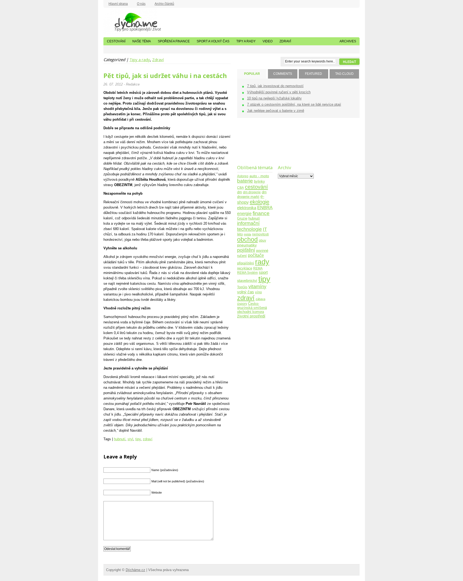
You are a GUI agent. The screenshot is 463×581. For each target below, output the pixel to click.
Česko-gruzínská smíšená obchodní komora (252, 308)
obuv (262, 240)
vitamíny (257, 286)
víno (258, 292)
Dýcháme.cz (130, 21)
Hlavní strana (118, 4)
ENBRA (264, 207)
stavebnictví (247, 281)
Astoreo (242, 176)
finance (261, 213)
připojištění (245, 263)
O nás (141, 4)
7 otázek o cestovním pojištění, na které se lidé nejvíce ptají (294, 104)
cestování (256, 187)
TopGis (242, 287)
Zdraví (285, 41)
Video (267, 41)
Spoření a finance (174, 41)
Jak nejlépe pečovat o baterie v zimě (275, 111)
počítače (256, 255)
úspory (242, 303)
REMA (258, 268)
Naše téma (141, 41)
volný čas (245, 292)
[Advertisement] (254, 144)
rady (262, 262)
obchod (247, 239)
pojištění (246, 250)
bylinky (259, 181)
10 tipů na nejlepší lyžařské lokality (274, 98)
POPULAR (252, 74)
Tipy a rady (246, 41)
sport (263, 272)
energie (244, 213)
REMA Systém (247, 272)
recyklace (244, 268)
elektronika (246, 208)
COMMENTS (282, 74)
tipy (138, 439)
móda (247, 234)
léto (240, 234)
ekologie (259, 202)
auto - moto (259, 176)
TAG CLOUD (344, 74)
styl (130, 439)
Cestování (116, 41)
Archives (347, 41)
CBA (240, 187)
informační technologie (249, 226)
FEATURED (313, 74)
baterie (245, 181)
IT (265, 229)
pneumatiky (247, 245)
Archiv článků (164, 4)
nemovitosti (260, 234)
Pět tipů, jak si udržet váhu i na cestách (165, 75)
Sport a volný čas (213, 41)
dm (239, 192)
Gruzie (242, 218)
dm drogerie (252, 192)
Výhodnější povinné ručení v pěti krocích (279, 92)
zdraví (147, 439)
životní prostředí (251, 316)
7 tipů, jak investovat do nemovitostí (275, 86)
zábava (260, 299)
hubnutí (119, 439)
